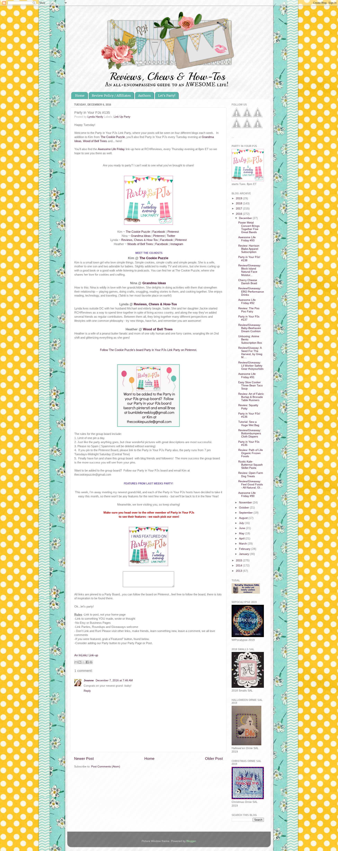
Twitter (171, 235)
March (243, 543)
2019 (239, 198)
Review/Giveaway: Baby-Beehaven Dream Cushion (249, 328)
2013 (239, 570)
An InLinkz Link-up (86, 655)
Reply (87, 690)
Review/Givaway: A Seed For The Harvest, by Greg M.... (250, 352)
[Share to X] (83, 662)
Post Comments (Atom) (105, 766)
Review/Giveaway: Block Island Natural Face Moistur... (249, 270)
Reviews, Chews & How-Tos (139, 240)
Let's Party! (166, 95)
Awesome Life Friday (111, 149)
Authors (144, 95)
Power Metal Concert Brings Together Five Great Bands (249, 227)
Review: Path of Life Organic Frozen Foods (250, 453)
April (242, 538)
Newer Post (84, 758)
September (246, 512)
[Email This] (76, 662)
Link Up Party (122, 116)
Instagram (176, 244)
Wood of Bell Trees (95, 141)
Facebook (158, 231)
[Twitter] (257, 116)
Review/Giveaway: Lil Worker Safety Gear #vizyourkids (250, 365)
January (244, 554)
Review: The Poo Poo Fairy (248, 310)
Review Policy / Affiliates (111, 95)
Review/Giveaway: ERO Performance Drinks (251, 291)
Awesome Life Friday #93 (247, 239)
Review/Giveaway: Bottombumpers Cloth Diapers (249, 433)
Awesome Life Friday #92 (247, 301)
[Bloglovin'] (236, 127)
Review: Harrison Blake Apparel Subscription (248, 248)
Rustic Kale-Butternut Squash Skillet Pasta (250, 464)
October (244, 507)
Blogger (191, 841)
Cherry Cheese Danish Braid (247, 282)
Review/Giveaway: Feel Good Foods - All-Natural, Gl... (250, 484)
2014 (239, 565)
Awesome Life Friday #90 (247, 494)
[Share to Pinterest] (91, 662)
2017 (239, 208)
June (242, 528)
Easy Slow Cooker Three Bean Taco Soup (250, 385)
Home (79, 95)
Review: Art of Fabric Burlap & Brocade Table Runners (251, 397)
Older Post (214, 758)
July (242, 523)
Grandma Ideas (141, 235)
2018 (239, 203)
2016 (239, 213)
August (243, 518)
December (246, 218)
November (246, 502)
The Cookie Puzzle (113, 137)
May (242, 533)
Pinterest (173, 231)
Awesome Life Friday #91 (247, 375)
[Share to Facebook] (87, 662)
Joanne (89, 680)
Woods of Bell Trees (140, 244)
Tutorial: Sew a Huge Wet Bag (248, 423)
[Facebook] (236, 116)
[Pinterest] (247, 116)
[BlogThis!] (80, 662)
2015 (239, 560)
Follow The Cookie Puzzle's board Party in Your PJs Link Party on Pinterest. (148, 350)
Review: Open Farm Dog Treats (250, 474)
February (245, 548)
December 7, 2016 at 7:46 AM (114, 680)
